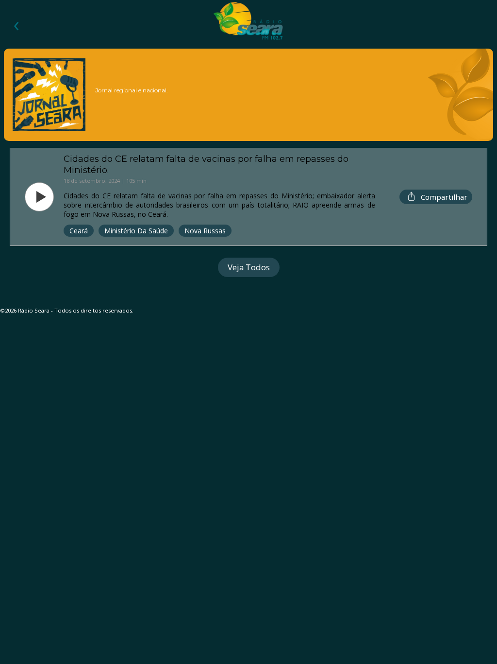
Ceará (78, 230)
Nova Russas (205, 230)
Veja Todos (249, 267)
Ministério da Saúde (136, 230)
